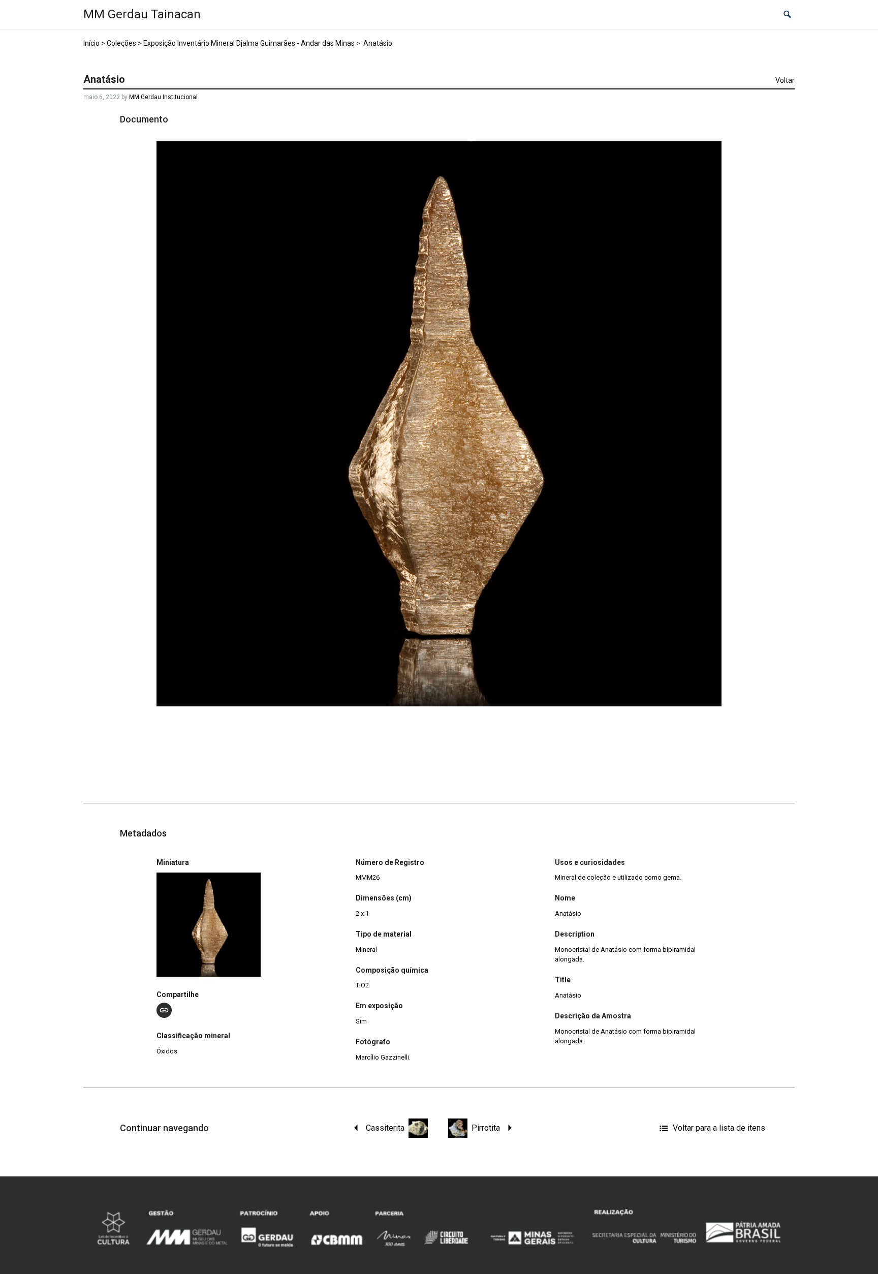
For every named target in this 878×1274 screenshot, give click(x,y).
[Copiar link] (164, 1010)
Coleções (121, 43)
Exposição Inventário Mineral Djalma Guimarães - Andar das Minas (249, 43)
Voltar (785, 80)
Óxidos (166, 1051)
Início (91, 43)
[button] (787, 15)
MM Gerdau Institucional (163, 97)
